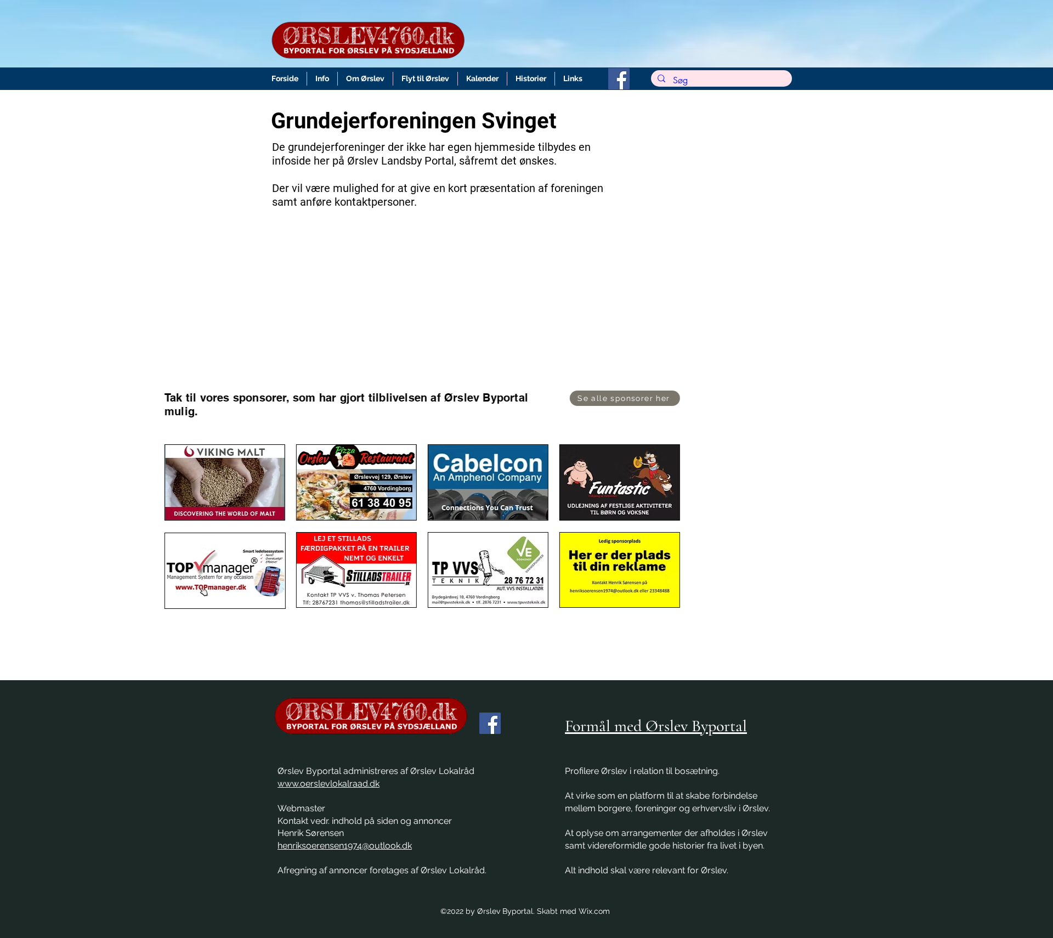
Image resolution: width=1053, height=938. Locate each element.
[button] (322, 79)
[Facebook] (619, 78)
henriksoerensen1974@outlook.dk (345, 845)
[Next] (991, 510)
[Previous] (62, 510)
